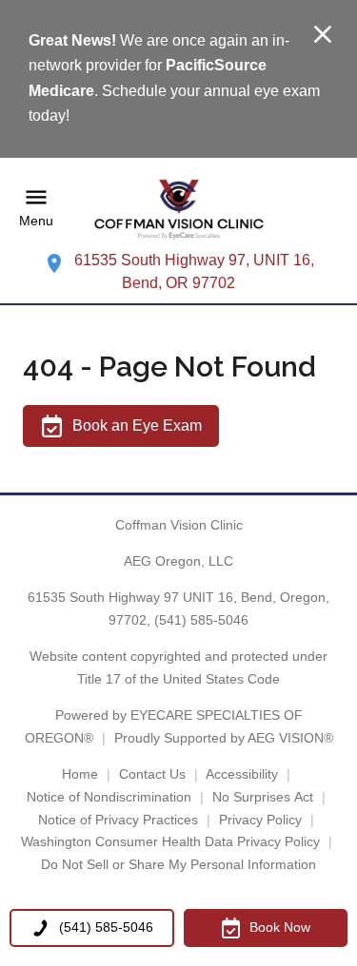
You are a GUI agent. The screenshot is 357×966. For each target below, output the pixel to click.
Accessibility (242, 774)
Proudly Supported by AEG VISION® (223, 737)
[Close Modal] (322, 35)
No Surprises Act (262, 796)
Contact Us (152, 774)
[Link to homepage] (179, 209)
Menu (36, 221)
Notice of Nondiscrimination (109, 796)
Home (80, 774)
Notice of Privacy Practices (118, 819)
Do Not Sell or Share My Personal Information (178, 864)
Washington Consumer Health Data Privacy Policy (170, 841)
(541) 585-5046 (201, 620)
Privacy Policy (260, 819)
